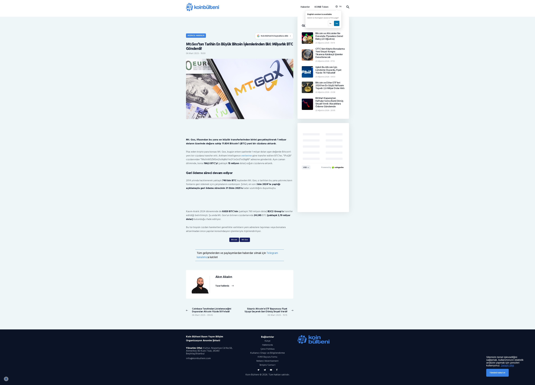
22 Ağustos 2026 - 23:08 (325, 92)
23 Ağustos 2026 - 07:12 (325, 61)
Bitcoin (234, 239)
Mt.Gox (245, 239)
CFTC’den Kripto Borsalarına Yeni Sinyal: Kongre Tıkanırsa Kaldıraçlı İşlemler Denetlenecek (330, 53)
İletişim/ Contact (267, 365)
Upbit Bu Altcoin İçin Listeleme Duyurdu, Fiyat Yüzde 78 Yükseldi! (328, 70)
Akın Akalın (223, 277)
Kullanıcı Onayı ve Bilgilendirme (267, 353)
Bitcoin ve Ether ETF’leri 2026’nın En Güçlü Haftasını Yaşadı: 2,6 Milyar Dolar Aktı (330, 85)
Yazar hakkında (222, 286)
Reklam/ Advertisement (267, 361)
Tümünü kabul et (497, 372)
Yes (336, 23)
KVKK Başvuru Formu (267, 357)
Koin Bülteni (252, 375)
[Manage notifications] (6, 379)
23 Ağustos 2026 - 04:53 (325, 76)
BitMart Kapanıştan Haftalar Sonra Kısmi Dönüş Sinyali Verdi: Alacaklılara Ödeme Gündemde (329, 102)
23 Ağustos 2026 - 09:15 (325, 42)
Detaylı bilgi (507, 365)
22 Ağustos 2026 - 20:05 (325, 110)
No (330, 23)
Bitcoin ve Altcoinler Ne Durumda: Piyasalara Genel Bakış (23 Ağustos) (329, 36)
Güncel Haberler (196, 35)
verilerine (246, 156)
